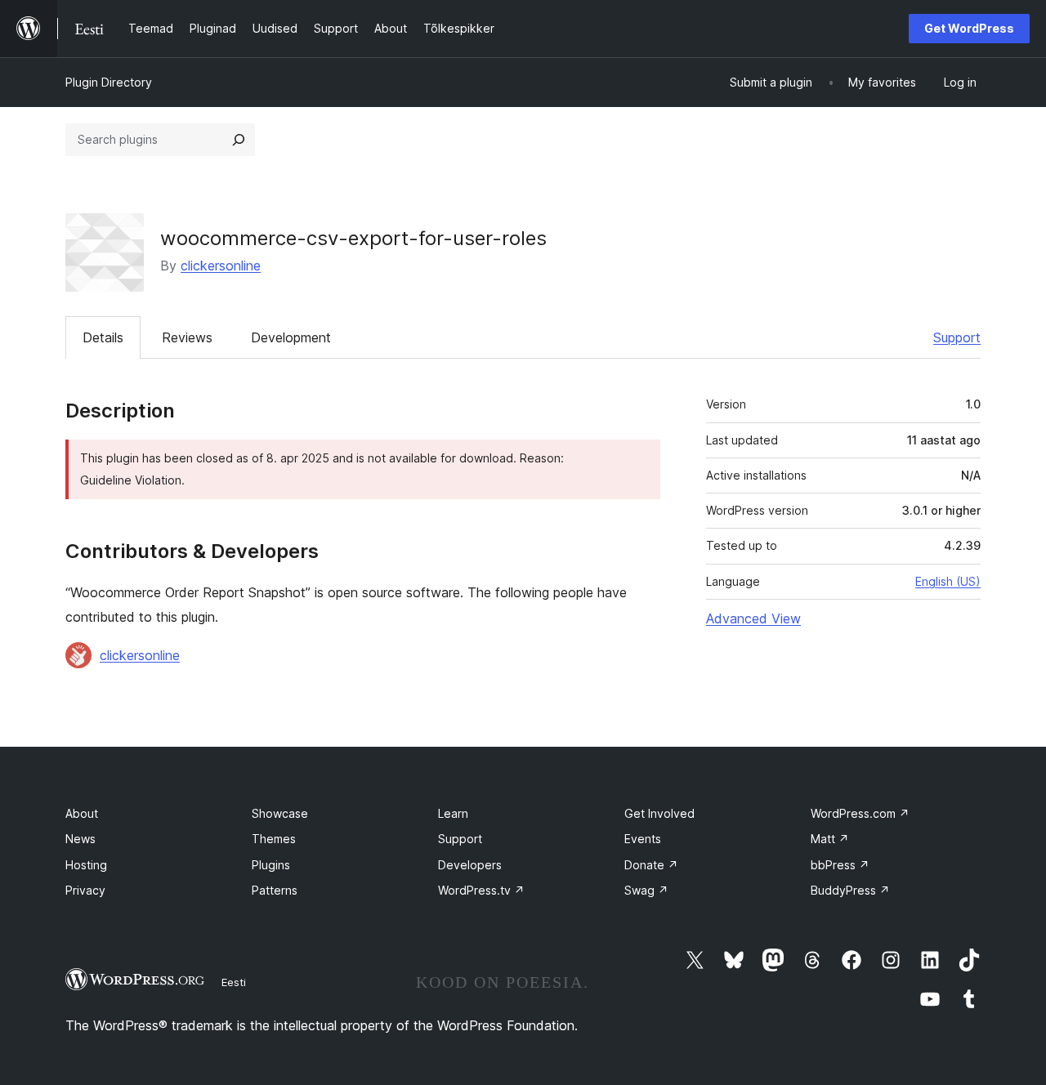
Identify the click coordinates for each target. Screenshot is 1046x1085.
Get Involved (659, 813)
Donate (651, 865)
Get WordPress (969, 28)
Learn (453, 813)
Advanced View (753, 618)
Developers (470, 865)
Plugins (271, 865)
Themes (274, 839)
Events (642, 839)
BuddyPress (850, 890)
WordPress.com (860, 813)
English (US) (948, 581)
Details (103, 337)
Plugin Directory (108, 82)
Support (957, 337)
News (80, 839)
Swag (646, 890)
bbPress (840, 865)
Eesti (233, 982)
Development (291, 337)
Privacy (85, 890)
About (81, 813)
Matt (830, 839)
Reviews (187, 337)
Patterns (274, 890)
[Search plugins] (238, 139)
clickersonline (221, 265)
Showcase (280, 813)
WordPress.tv (481, 890)
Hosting (86, 865)
